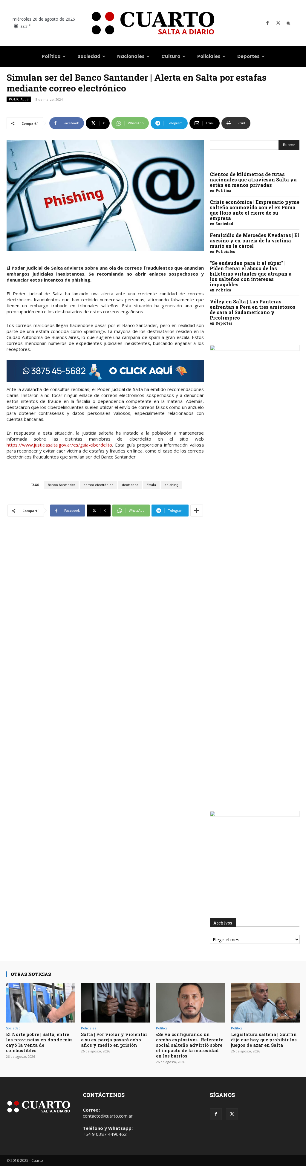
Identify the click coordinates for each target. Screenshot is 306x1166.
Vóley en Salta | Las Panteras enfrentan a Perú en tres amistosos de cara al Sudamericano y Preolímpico (253, 309)
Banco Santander (61, 485)
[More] (196, 510)
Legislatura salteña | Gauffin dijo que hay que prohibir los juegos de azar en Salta (264, 1039)
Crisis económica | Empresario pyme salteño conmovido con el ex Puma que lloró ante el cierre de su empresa (254, 210)
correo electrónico (98, 485)
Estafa (151, 485)
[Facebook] (267, 23)
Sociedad (224, 223)
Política (223, 190)
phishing (171, 485)
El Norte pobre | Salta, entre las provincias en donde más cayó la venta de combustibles (39, 1042)
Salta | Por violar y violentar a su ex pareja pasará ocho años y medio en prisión (114, 1039)
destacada (130, 485)
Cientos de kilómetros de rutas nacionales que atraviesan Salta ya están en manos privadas (253, 179)
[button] (288, 23)
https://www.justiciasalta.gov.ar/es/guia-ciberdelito (59, 445)
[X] (278, 23)
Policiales (19, 99)
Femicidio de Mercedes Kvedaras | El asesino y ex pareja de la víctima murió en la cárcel (254, 240)
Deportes (223, 323)
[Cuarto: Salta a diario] (153, 23)
